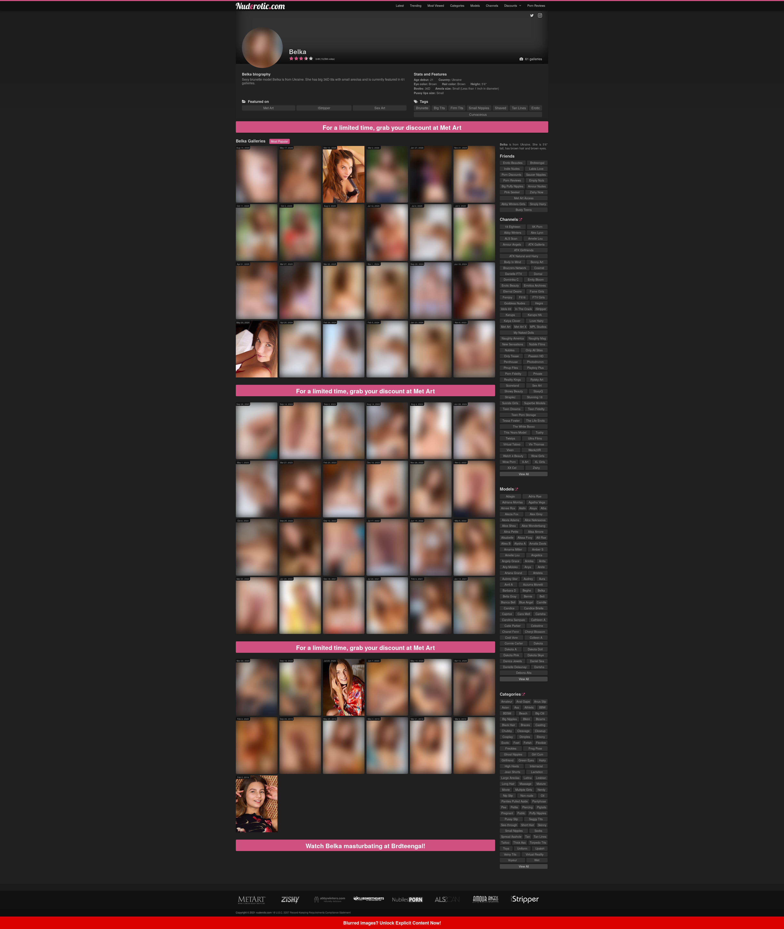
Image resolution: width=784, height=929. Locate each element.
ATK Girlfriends (523, 250)
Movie (506, 790)
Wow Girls (537, 456)
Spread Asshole (511, 836)
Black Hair (508, 725)
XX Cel (512, 468)
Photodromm (535, 362)
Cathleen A (538, 620)
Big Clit (539, 713)
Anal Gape (523, 701)
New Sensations (512, 344)
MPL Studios (538, 327)
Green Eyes (526, 760)
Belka (297, 51)
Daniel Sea (537, 661)
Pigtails (541, 807)
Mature (541, 784)
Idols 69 (506, 309)
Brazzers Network (514, 268)
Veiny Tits (510, 854)
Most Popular (279, 141)
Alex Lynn (537, 232)
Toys (506, 848)
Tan (527, 836)
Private (537, 374)
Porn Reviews (536, 5)
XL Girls (540, 462)
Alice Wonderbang (533, 526)
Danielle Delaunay (515, 667)
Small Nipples (479, 108)
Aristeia (538, 573)
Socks (538, 831)
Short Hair (527, 825)
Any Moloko (510, 567)
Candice (509, 608)
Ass (516, 707)
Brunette (422, 108)
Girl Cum (537, 754)
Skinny (542, 825)
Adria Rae (535, 496)
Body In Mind (512, 262)
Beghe (527, 590)
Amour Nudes (537, 186)
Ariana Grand (513, 573)
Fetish (528, 743)
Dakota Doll (535, 649)
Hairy (542, 760)
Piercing (527, 807)
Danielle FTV (513, 274)
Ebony (541, 737)
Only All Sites (534, 350)
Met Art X (520, 327)
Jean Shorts (512, 772)
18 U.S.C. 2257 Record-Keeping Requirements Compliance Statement (311, 912)
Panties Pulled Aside (514, 801)
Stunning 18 (534, 397)
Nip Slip (508, 795)
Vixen (510, 450)
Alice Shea (509, 526)
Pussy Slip (511, 819)
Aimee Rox (508, 508)
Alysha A (520, 543)
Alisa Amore (535, 532)
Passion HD (535, 356)
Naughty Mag (537, 338)
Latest (400, 5)
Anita (542, 561)
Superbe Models (534, 403)
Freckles (510, 748)
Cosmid (539, 268)
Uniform (522, 848)
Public (521, 813)
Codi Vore (511, 637)
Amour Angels (512, 244)
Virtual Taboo (511, 444)
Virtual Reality (534, 854)
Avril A (508, 584)
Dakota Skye (536, 655)
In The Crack (523, 309)
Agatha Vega (537, 502)
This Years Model (515, 432)
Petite (514, 807)
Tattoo (505, 842)
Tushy (539, 432)
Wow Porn (509, 462)
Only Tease (511, 356)
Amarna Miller (513, 549)
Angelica (536, 555)
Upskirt (539, 848)
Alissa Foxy (525, 537)
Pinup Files (511, 368)
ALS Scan (511, 238)
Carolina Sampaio (513, 620)
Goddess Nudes (514, 303)
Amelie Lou (535, 238)
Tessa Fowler (511, 420)
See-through (509, 825)
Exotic (505, 743)
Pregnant (507, 813)
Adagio (510, 496)
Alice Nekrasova (535, 520)
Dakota (538, 643)
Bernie (528, 596)
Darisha (539, 667)
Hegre (539, 303)
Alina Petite (511, 532)
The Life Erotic (535, 420)
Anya (528, 567)
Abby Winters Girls (513, 204)
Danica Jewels (512, 661)
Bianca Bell (508, 602)
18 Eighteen (512, 227)
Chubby (507, 731)
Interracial (536, 766)
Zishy (536, 468)
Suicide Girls (510, 403)
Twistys (510, 438)
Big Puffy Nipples (512, 186)
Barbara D (509, 590)
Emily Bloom (536, 279)
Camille (541, 602)
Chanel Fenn (510, 632)
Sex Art (379, 108)
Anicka (529, 561)
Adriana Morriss (512, 502)
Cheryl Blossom (535, 632)
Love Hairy (536, 321)
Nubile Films (537, 344)
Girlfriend (507, 760)
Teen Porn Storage (523, 415)
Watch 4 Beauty (513, 456)
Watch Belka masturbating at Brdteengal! (365, 845)
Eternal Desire (512, 291)
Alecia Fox (511, 514)
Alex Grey (536, 514)
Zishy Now (536, 192)
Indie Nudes (512, 169)
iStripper (324, 108)
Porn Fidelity (513, 374)
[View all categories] (392, 887)
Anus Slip (540, 701)
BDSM (507, 713)
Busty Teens (524, 210)
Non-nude (526, 795)
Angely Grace (510, 561)
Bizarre (540, 719)
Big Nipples (509, 719)
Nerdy (541, 790)
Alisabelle (507, 537)
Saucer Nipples (536, 174)
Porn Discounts (511, 174)
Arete (541, 567)
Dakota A (511, 649)
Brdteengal (537, 163)
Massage (525, 784)
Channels (492, 5)
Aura (542, 579)
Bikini (526, 719)
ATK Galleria (536, 244)
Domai (538, 274)
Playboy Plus (535, 368)
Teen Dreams (511, 409)
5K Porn (537, 227)
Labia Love (536, 169)
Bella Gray (509, 596)
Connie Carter (514, 643)
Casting (540, 725)
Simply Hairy (538, 204)
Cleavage (523, 731)
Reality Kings (512, 379)
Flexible (541, 743)
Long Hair (508, 784)
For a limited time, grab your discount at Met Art (392, 127)
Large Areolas (510, 778)
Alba (543, 508)
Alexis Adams (510, 520)
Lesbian (541, 778)
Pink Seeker (512, 192)
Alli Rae (541, 537)
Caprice (507, 614)
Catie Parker (512, 626)
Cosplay (507, 737)
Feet (516, 743)
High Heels (512, 766)
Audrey (528, 579)
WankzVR (534, 450)
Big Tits (439, 108)
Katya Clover (512, 321)
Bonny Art (537, 262)
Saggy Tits (536, 819)
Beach (523, 713)
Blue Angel (526, 602)
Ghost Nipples (513, 754)
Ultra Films (535, 438)
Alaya (533, 508)
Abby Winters (512, 232)
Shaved (500, 108)
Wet (536, 860)
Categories (457, 5)
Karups (510, 315)
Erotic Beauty (510, 285)
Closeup (540, 731)
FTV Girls (538, 297)
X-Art (525, 462)
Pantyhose (539, 801)
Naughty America (513, 338)
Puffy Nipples (537, 813)
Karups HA (535, 315)
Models (475, 5)
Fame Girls (537, 291)
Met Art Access (523, 198)
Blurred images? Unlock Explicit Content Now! (392, 922)
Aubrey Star (510, 579)
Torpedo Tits (538, 842)
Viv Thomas (536, 444)
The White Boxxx (524, 426)
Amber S (537, 549)
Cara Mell (524, 614)
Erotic (535, 108)
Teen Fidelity (536, 409)
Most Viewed (436, 5)
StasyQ (538, 391)
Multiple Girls (523, 790)
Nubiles (509, 350)
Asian (505, 707)
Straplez (510, 397)
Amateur (506, 701)
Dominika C (511, 279)
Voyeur (512, 860)
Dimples (525, 737)
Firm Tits (457, 108)
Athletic (529, 707)
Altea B (505, 543)
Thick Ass (519, 842)
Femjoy (507, 297)
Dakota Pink (511, 655)
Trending (415, 5)
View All (524, 474)
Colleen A (536, 637)
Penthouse (511, 362)
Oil (542, 795)
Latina (528, 778)
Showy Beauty (513, 391)
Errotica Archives (535, 285)
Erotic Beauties (512, 163)
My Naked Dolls (524, 332)
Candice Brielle (533, 608)
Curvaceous (478, 114)
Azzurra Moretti (533, 584)
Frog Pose (535, 748)
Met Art (268, 108)
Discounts (511, 5)
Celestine (537, 626)
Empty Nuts (536, 180)
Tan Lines (519, 108)
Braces (525, 725)
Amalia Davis (537, 543)
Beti (542, 596)
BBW (542, 707)
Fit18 (522, 297)
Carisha (541, 614)
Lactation (537, 772)
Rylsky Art (536, 379)
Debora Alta (523, 673)
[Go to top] (773, 915)
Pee (503, 807)
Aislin (522, 508)
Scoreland (512, 385)
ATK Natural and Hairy (523, 256)
